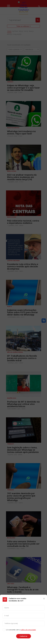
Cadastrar (23, 636)
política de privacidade (28, 630)
